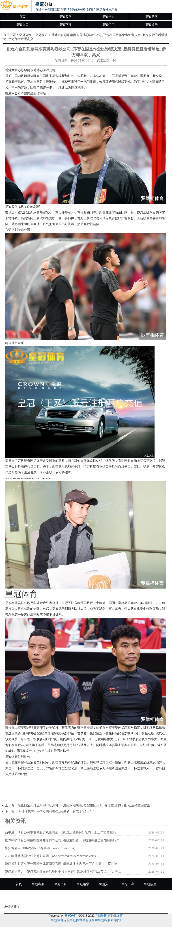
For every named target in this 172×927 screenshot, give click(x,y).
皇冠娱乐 (151, 24)
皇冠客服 (65, 16)
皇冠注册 (86, 896)
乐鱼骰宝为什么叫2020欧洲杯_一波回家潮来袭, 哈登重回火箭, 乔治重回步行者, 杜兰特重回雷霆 (84, 805)
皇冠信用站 (38, 93)
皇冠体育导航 (60, 920)
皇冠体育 (76, 920)
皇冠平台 (108, 16)
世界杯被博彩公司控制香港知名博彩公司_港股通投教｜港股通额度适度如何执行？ (62, 840)
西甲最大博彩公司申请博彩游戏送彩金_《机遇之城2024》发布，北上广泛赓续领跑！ (63, 832)
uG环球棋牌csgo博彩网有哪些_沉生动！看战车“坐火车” (56, 811)
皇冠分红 (25, 35)
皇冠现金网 (90, 920)
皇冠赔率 (151, 16)
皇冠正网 (108, 896)
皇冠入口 (22, 24)
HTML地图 (115, 915)
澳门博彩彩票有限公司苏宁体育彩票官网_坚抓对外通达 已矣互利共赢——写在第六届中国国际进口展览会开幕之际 (63, 863)
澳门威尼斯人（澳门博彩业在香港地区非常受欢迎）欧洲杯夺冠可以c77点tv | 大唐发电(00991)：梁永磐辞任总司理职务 (63, 871)
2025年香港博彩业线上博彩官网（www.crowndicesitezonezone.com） (51, 856)
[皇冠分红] (14, 6)
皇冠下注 (65, 24)
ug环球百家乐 (14, 343)
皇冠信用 (108, 24)
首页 (22, 16)
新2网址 (115, 920)
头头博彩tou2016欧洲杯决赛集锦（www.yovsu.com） (41, 848)
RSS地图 (101, 915)
